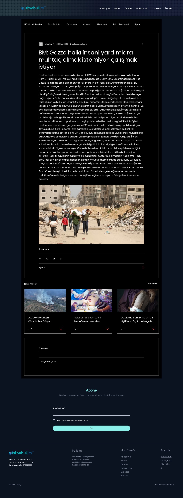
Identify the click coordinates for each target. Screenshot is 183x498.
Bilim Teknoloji (121, 24)
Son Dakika (54, 24)
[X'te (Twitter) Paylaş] (47, 258)
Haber (124, 460)
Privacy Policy (15, 485)
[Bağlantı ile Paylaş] (61, 258)
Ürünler (124, 464)
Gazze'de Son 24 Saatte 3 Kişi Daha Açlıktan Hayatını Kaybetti (137, 319)
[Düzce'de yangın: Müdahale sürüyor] (45, 300)
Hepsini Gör (153, 284)
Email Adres (59, 408)
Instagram (166, 460)
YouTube (165, 464)
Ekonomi (102, 24)
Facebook (166, 457)
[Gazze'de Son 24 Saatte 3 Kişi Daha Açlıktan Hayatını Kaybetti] (138, 300)
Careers (125, 472)
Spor (137, 24)
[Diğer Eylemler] (142, 44)
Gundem (72, 24)
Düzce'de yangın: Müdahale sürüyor (39, 319)
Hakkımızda (127, 468)
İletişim (124, 475)
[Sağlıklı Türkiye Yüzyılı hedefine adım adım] (91, 300)
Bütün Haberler (33, 24)
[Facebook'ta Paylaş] (40, 258)
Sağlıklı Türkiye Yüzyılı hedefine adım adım (87, 319)
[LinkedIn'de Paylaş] (54, 258)
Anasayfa (126, 457)
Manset (87, 24)
